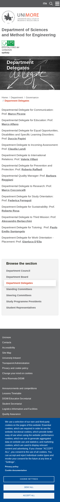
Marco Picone (17, 113)
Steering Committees (18, 295)
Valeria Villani (29, 159)
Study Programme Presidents (23, 301)
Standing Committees (19, 289)
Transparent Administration (15, 363)
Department (17, 97)
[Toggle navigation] (57, 3)
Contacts (6, 342)
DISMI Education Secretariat (16, 398)
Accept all (29, 495)
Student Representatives (21, 307)
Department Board (17, 277)
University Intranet (11, 358)
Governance (32, 97)
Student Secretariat (12, 404)
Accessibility (8, 347)
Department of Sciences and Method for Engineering (29, 32)
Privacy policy (11, 467)
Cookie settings (29, 479)
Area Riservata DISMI (13, 378)
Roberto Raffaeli (31, 169)
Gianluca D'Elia (32, 241)
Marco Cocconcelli (14, 190)
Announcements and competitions (19, 388)
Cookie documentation (16, 470)
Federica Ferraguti (19, 200)
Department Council (18, 270)
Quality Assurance (11, 414)
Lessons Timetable (11, 393)
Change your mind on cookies (17, 373)
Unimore (6, 337)
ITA (45, 3)
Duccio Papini (17, 138)
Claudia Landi (17, 148)
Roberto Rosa (10, 210)
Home (5, 97)
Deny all (28, 487)
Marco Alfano (10, 124)
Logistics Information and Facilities (19, 409)
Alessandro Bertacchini (17, 221)
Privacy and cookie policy (15, 368)
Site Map (6, 353)
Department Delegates (19, 283)
